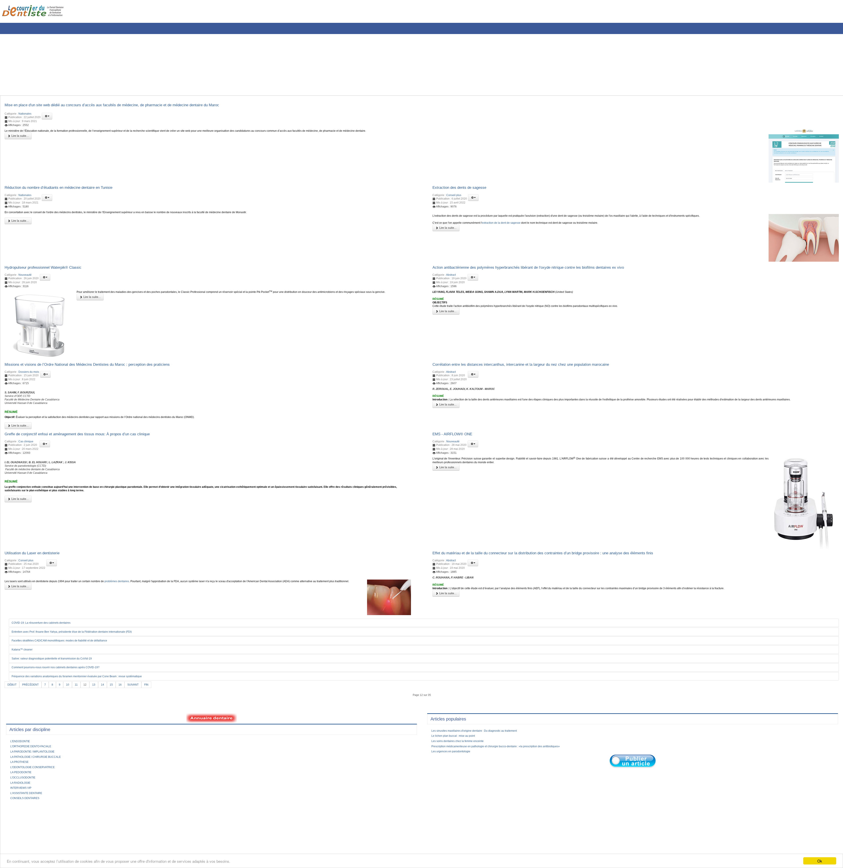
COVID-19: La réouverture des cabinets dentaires (46, 639)
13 (99, 701)
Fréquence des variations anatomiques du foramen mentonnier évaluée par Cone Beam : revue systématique (88, 693)
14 (108, 701)
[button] (47, 117)
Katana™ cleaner (24, 666)
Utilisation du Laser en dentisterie (37, 567)
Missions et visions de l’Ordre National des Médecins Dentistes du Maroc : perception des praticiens (102, 370)
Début (12, 701)
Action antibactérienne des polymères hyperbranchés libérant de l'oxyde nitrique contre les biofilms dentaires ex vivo (545, 271)
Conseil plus (453, 198)
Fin (155, 701)
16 (127, 701)
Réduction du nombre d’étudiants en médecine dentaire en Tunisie (69, 189)
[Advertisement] (132, 64)
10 (72, 701)
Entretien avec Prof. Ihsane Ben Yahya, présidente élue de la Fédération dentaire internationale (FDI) (82, 648)
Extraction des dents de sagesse (464, 189)
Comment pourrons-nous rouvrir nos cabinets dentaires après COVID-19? (63, 684)
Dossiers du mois (28, 378)
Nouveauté (25, 279)
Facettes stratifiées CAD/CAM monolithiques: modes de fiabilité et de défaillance (68, 657)
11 (81, 701)
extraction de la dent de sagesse (513, 228)
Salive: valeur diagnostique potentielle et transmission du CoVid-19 (58, 675)
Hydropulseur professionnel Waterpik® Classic (50, 271)
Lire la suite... (20, 138)
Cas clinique (25, 455)
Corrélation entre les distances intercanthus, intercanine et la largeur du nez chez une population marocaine (537, 370)
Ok (819, 861)
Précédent (32, 701)
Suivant (141, 701)
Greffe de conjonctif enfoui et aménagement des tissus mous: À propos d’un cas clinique (91, 447)
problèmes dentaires (142, 597)
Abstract (451, 279)
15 (118, 701)
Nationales (24, 115)
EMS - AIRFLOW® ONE (456, 447)
